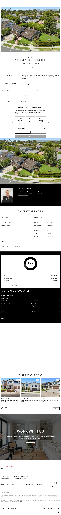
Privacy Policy (56, 508)
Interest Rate (4, 309)
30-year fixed (35, 300)
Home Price (4, 298)
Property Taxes (9, 278)
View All (56, 408)
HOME (2, 484)
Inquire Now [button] (30, 67)
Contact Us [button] (30, 443)
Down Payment (4, 303)
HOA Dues (33, 309)
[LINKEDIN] (52, 486)
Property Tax (34, 303)
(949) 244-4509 (28, 193)
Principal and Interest (11, 275)
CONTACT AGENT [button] (23, 196)
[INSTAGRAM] (55, 483)
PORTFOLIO (20, 484)
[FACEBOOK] (52, 483)
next (6, 408)
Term (32, 298)
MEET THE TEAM (10, 484)
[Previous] (13, 121)
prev (2, 408)
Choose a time (21, 128)
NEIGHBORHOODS (29, 484)
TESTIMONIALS (40, 484)
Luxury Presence (12, 508)
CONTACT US (4, 485)
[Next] (48, 121)
